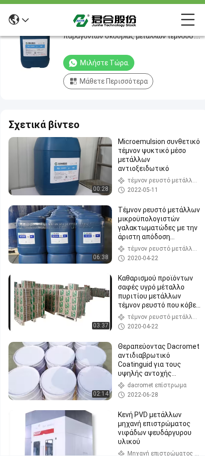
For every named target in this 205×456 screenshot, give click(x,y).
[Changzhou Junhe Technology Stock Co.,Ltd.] (105, 20)
